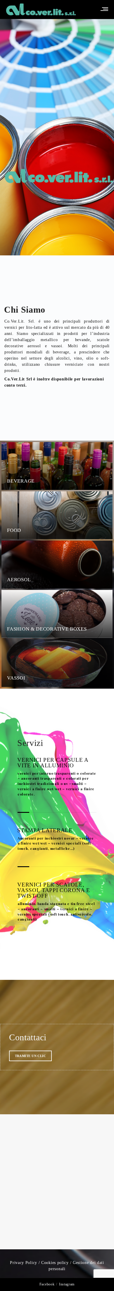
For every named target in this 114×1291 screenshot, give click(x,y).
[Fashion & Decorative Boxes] (102, 599)
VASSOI (16, 678)
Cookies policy (55, 1262)
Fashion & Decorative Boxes (47, 628)
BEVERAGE (20, 481)
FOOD (14, 530)
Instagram (67, 1284)
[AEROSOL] (102, 550)
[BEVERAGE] (102, 451)
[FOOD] (102, 501)
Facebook (47, 1284)
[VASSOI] (102, 649)
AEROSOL (19, 579)
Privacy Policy (23, 1262)
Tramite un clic (30, 1056)
